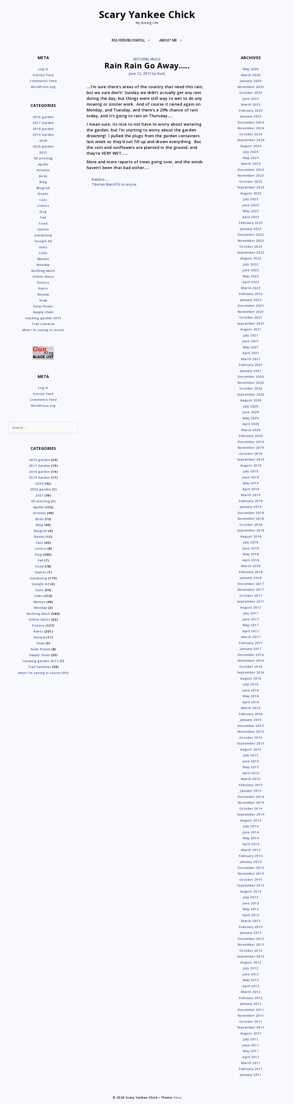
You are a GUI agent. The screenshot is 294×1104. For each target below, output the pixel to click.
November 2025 (251, 87)
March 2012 (250, 992)
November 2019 (251, 447)
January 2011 (251, 1074)
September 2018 (251, 530)
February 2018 (251, 572)
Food (43, 223)
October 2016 (250, 666)
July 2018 (250, 542)
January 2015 (251, 790)
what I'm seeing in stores (43, 330)
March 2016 (250, 708)
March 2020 (250, 430)
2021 (43, 152)
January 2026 (251, 81)
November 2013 (251, 873)
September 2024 (251, 140)
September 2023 (251, 187)
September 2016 (251, 672)
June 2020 (251, 412)
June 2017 (251, 619)
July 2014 (250, 826)
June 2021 (251, 341)
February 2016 (251, 714)
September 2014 (251, 814)
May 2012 (251, 980)
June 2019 (251, 477)
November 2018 (251, 518)
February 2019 (251, 501)
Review (43, 294)
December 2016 (251, 654)
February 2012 (251, 998)
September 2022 (251, 252)
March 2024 (250, 163)
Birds (43, 176)
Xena (177, 1097)
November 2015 (251, 731)
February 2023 (251, 222)
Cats (43, 199)
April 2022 (250, 282)
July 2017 (250, 613)
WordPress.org (43, 87)
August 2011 (251, 1033)
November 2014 (251, 802)
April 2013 (250, 915)
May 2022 (251, 276)
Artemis (43, 170)
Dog (43, 211)
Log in (43, 69)
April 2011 (250, 1057)
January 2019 (251, 506)
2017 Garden (43, 122)
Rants (43, 288)
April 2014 (250, 844)
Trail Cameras (43, 324)
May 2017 (251, 625)
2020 (43, 140)
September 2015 (251, 743)
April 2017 (250, 631)
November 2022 (251, 240)
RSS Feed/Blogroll (128, 40)
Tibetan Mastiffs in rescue (114, 184)
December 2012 (251, 938)
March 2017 (250, 637)
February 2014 (251, 856)
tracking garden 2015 (43, 318)
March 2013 (250, 921)
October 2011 (250, 1021)
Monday (43, 264)
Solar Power (43, 306)
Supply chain (43, 312)
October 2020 (250, 388)
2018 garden (43, 128)
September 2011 (251, 1027)
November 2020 (251, 382)
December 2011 (251, 1009)
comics (43, 205)
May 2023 (251, 211)
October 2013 (250, 879)
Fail (43, 217)
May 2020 (251, 418)
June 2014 (251, 832)
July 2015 (250, 755)
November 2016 (251, 660)
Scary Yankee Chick (147, 14)
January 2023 (251, 229)
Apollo (43, 164)
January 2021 (251, 371)
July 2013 (250, 897)
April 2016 (250, 702)
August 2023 (251, 193)
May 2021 (251, 347)
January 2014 (251, 861)
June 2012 (251, 974)
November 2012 (251, 944)
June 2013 (251, 903)
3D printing (43, 158)
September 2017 (251, 601)
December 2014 (251, 796)
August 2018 (251, 536)
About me (168, 40)
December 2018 (251, 512)
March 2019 (250, 495)
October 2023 (250, 181)
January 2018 (251, 577)
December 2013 (251, 867)
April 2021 (250, 353)
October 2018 (250, 524)
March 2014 (250, 850)
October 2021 (250, 317)
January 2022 (251, 300)
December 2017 (251, 583)
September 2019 (251, 459)
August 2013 (251, 891)
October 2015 (250, 737)
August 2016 (251, 678)
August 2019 (251, 465)
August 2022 (251, 258)
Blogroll (43, 188)
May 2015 (251, 767)
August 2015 (251, 749)
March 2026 (250, 75)
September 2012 (251, 956)
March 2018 (250, 566)
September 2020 (251, 394)
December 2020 (251, 376)
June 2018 (251, 548)
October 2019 (250, 453)
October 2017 (250, 595)
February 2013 (251, 927)
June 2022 (251, 270)
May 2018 (251, 554)
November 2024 (251, 128)
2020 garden (43, 146)
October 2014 (250, 808)
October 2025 (250, 92)
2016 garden (43, 117)
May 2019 (251, 483)
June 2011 (251, 1045)
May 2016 (251, 696)
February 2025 (251, 110)
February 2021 (251, 364)
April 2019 (250, 489)
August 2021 (251, 329)
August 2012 (251, 962)
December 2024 (251, 122)
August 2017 (251, 607)
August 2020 (251, 400)
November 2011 (251, 1015)
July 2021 (250, 335)
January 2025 (251, 116)
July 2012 (250, 968)
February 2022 (251, 293)
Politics (43, 282)
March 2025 (250, 104)
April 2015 (250, 773)
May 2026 (251, 69)
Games (43, 229)
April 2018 (250, 560)
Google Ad (43, 241)
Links (43, 253)
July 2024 (250, 152)
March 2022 (250, 288)
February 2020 (251, 435)
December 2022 (251, 234)
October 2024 (250, 134)
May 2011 (251, 1051)
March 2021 (250, 359)
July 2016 (250, 684)
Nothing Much (146, 59)
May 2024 (251, 158)
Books (43, 193)
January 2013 (251, 932)
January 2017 (251, 648)
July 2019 (250, 471)
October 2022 (250, 246)
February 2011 (251, 1069)
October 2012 (250, 950)
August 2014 (251, 820)
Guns (43, 247)
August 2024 (251, 146)
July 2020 (250, 406)
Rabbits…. (100, 179)
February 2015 (251, 785)
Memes (43, 259)
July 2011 (250, 1039)
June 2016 (251, 690)
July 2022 (250, 264)
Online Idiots (43, 276)
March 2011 (250, 1063)
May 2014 (251, 838)
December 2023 (251, 169)
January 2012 (251, 1003)
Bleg (43, 182)
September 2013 (251, 885)
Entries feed (43, 75)
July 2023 (250, 199)
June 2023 (251, 205)
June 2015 (251, 761)
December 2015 (251, 725)
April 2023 (250, 217)
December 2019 (251, 441)
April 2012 (250, 986)
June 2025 (251, 98)
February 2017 (251, 643)
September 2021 (251, 323)
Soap (43, 300)
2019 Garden (43, 134)
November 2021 (251, 311)
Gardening (43, 235)
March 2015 (250, 779)
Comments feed (43, 81)
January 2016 (251, 719)
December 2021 (251, 305)
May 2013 (251, 909)
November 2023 (251, 175)
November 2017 (251, 589)
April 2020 (250, 424)
